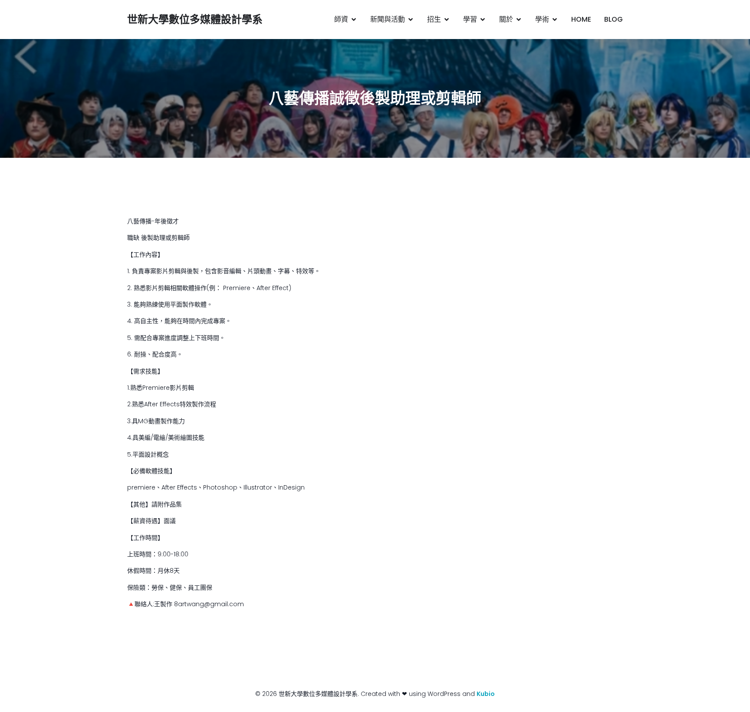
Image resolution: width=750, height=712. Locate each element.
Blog (613, 19)
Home (581, 19)
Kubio (486, 693)
